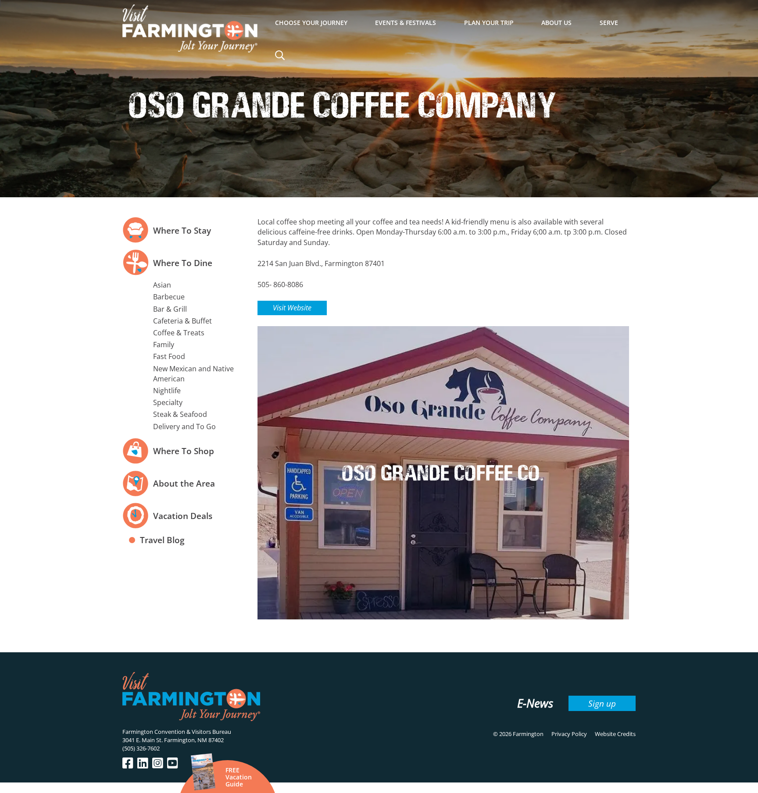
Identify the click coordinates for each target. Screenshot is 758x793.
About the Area (184, 483)
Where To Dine (182, 263)
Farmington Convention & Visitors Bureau (176, 732)
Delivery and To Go (184, 426)
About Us (556, 22)
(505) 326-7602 (141, 748)
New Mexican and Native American (193, 374)
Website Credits (615, 734)
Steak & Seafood (180, 414)
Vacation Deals (182, 516)
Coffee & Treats (178, 333)
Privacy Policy (569, 734)
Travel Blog (162, 539)
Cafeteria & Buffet (182, 321)
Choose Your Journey (311, 22)
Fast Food (169, 356)
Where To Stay (182, 230)
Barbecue (169, 297)
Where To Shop (183, 451)
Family (163, 344)
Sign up (602, 703)
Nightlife (167, 390)
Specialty (167, 402)
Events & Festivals (405, 22)
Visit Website (292, 308)
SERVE (609, 22)
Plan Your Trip (489, 22)
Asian (162, 285)
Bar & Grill (170, 309)
